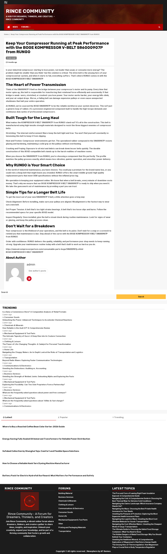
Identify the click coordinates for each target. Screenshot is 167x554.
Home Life (8, 349)
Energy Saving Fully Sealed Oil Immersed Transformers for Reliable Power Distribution (46, 439)
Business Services (12, 374)
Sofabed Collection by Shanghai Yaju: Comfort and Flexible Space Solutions (40, 451)
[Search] (159, 27)
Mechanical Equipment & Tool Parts (19, 333)
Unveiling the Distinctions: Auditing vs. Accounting (24, 368)
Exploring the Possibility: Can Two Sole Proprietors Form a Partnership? (33, 384)
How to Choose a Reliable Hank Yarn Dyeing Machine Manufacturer (36, 463)
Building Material (65, 493)
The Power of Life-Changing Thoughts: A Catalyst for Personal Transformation (36, 344)
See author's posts (37, 271)
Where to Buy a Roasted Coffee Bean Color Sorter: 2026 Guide (33, 426)
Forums (25, 27)
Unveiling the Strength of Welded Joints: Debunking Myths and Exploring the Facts (38, 376)
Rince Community (30, 11)
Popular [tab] (64, 417)
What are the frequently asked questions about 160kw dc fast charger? (33, 401)
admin (31, 264)
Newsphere (92, 551)
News (15, 27)
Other (60, 524)
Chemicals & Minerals (13, 325)
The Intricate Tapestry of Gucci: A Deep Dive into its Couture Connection (34, 336)
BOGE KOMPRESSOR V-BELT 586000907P (24, 79)
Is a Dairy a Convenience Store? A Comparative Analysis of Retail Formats (34, 312)
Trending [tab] (119, 417)
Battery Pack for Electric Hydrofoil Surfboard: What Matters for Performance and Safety (48, 475)
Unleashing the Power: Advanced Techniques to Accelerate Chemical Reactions (37, 320)
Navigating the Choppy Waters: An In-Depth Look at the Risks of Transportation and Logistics (42, 352)
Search (4, 292)
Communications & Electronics (17, 366)
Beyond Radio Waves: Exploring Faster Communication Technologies (32, 360)
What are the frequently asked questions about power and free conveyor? (34, 393)
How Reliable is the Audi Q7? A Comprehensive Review (26, 328)
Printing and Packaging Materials (72, 527)
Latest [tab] (8, 417)
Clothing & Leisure (12, 341)
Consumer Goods (11, 317)
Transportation (10, 358)
